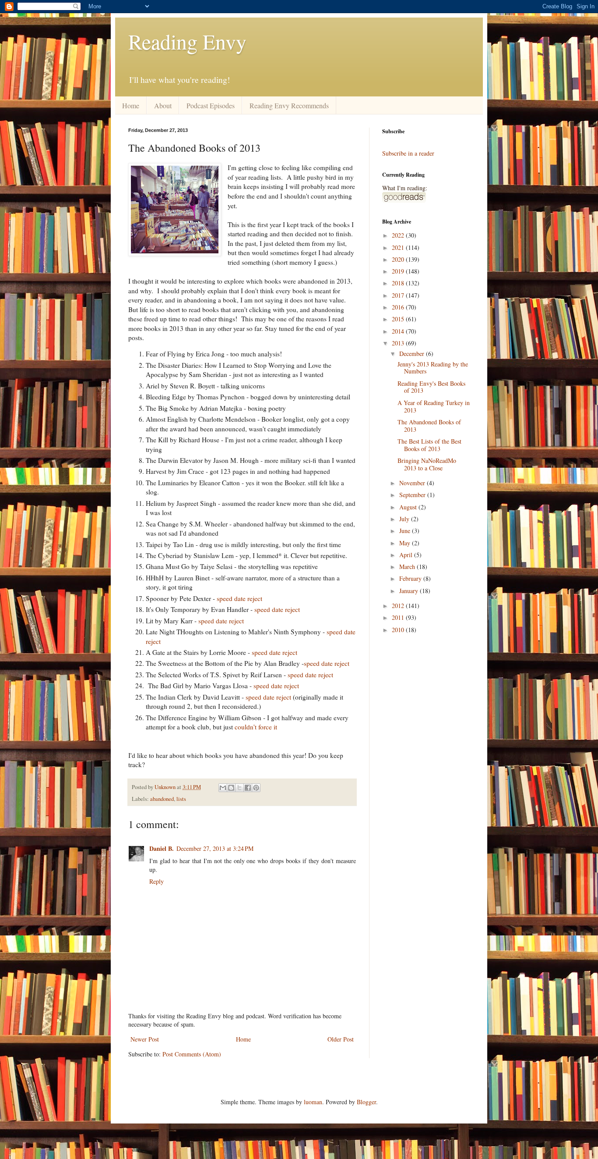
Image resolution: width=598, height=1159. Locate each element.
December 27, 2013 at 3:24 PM (214, 848)
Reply (156, 881)
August (409, 507)
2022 (399, 235)
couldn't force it (256, 726)
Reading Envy (187, 41)
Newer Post (144, 1039)
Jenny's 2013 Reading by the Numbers (432, 368)
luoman (313, 1102)
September (413, 495)
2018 (399, 283)
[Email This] (222, 787)
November (413, 483)
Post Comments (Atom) (191, 1054)
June (405, 530)
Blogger (366, 1102)
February (411, 578)
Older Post (340, 1039)
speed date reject (239, 598)
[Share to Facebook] (247, 787)
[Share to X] (239, 787)
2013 (399, 343)
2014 (399, 331)
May (405, 543)
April (406, 555)
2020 (399, 259)
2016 (399, 307)
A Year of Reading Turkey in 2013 (433, 406)
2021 (399, 247)
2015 (399, 319)
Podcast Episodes (210, 105)
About (163, 105)
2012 (399, 605)
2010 (399, 630)
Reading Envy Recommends (289, 105)
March (408, 566)
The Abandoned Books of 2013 (429, 426)
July (405, 519)
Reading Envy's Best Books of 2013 (431, 387)
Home (130, 105)
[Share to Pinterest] (256, 787)
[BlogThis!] (231, 787)
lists (181, 799)
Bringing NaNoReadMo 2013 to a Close (426, 464)
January (409, 591)
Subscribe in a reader (408, 153)
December (412, 353)
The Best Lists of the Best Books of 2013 (429, 445)
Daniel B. (161, 848)
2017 (399, 295)
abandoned (162, 799)
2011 (399, 617)
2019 (399, 271)
